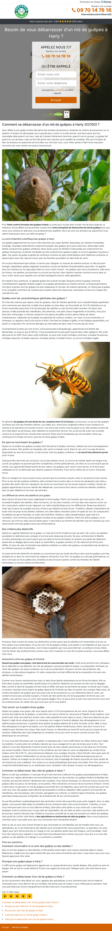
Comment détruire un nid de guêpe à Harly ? (26, 915)
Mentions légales (20, 927)
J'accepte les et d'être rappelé (57, 91)
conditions (60, 90)
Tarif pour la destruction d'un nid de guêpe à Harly (29, 919)
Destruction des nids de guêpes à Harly (24, 910)
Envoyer (56, 100)
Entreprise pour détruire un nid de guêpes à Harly (29, 906)
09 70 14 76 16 (93, 10)
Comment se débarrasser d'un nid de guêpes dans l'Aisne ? (30, 902)
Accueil (5, 927)
